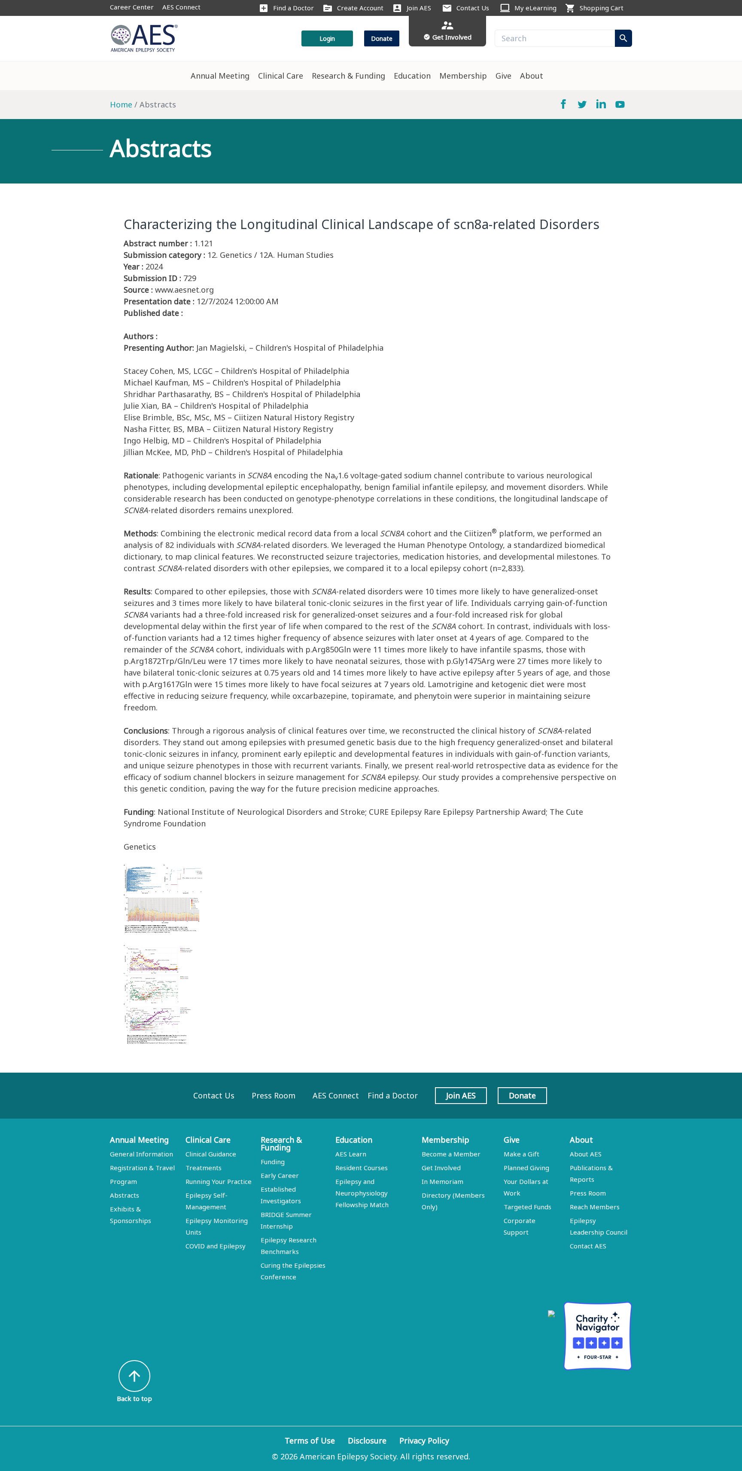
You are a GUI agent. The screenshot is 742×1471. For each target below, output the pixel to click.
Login (327, 38)
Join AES (419, 7)
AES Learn (350, 1154)
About (531, 75)
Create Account (360, 7)
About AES (586, 1154)
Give (503, 75)
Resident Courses (361, 1167)
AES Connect (181, 7)
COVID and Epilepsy (216, 1246)
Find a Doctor (293, 7)
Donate (381, 38)
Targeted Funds (527, 1206)
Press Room (273, 1095)
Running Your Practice (219, 1181)
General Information (141, 1154)
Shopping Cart (601, 7)
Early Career (280, 1175)
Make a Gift (521, 1154)
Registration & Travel (142, 1167)
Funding (273, 1161)
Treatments (204, 1167)
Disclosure (367, 1440)
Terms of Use (310, 1440)
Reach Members (595, 1206)
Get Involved (441, 1167)
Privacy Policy (424, 1440)
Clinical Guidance (211, 1154)
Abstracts (124, 1195)
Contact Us (472, 7)
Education (412, 75)
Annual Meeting (220, 75)
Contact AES (588, 1246)
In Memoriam (442, 1181)
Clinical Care (280, 75)
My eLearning (535, 7)
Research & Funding (348, 75)
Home (121, 104)
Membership (463, 75)
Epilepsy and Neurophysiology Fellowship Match (362, 1193)
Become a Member (451, 1154)
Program (123, 1181)
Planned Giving (526, 1167)
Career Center (132, 7)
